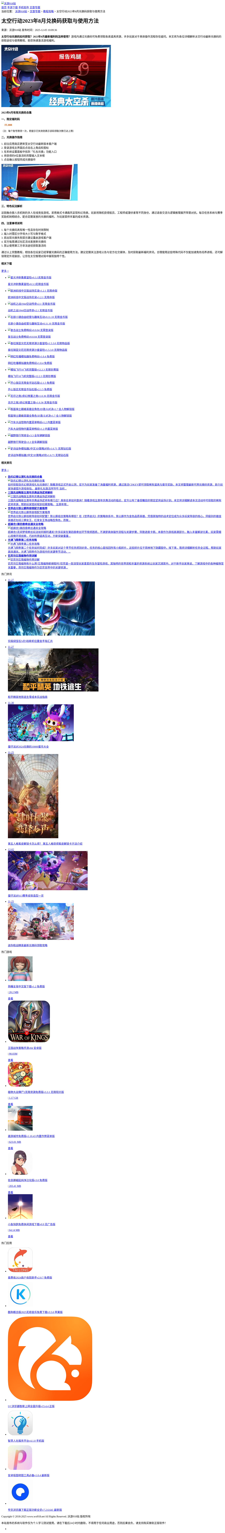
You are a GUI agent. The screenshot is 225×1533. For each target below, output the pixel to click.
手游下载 (12, 7)
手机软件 (23, 7)
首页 (4, 7)
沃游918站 (21, 11)
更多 (5, 271)
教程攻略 (48, 11)
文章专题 (35, 7)
